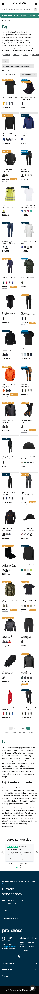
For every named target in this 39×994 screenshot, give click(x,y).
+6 (34, 175)
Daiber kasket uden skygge (28, 457)
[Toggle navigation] (3, 3)
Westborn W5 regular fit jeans (8, 242)
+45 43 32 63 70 (26, 951)
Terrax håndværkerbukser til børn (28, 493)
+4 (15, 139)
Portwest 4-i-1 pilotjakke (7, 637)
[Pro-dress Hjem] (19, 3)
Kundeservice (8, 963)
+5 (34, 355)
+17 (15, 103)
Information (7, 970)
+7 (34, 211)
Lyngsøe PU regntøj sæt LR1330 (10, 457)
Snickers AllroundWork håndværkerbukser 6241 (28, 170)
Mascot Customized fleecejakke (26, 673)
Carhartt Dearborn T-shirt (28, 601)
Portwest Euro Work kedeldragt (9, 278)
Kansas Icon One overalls (9, 709)
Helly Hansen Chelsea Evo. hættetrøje (7, 529)
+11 (34, 606)
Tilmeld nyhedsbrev (11, 918)
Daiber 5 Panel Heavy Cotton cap (28, 529)
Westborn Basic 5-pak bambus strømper (28, 98)
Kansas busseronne (26, 134)
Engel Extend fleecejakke (7, 350)
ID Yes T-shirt (26, 349)
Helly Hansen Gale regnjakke (9, 386)
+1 (33, 462)
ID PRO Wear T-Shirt (9, 98)
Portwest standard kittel (28, 242)
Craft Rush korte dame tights (27, 637)
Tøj (9, 20)
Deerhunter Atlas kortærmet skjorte (28, 278)
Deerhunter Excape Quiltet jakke (9, 601)
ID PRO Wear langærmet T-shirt (9, 134)
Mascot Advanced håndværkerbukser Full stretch (28, 709)
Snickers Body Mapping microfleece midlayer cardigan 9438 (9, 170)
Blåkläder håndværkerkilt (8, 206)
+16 (34, 570)
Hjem (4, 20)
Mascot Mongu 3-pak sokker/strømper (28, 421)
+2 (15, 713)
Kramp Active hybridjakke (7, 421)
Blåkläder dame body (8, 314)
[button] (33, 988)
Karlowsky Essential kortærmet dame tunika (28, 206)
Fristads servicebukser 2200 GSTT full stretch (28, 314)
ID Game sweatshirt (29, 564)
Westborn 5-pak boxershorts (8, 673)
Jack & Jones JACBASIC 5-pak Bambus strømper (9, 565)
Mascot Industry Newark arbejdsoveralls (8, 493)
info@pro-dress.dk (9, 947)
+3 (34, 713)
